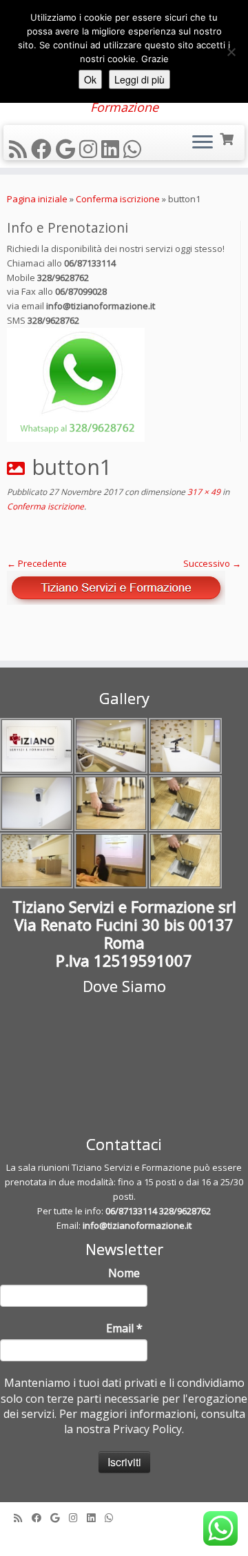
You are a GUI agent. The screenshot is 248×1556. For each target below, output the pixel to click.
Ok (90, 79)
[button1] (124, 588)
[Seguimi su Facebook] (43, 149)
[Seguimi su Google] (67, 149)
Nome (124, 1273)
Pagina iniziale (37, 199)
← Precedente (37, 563)
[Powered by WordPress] (124, 1537)
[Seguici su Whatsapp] (134, 149)
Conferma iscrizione (118, 199)
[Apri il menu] (202, 143)
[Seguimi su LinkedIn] (112, 149)
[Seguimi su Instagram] (90, 149)
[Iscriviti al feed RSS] (20, 149)
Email (124, 1328)
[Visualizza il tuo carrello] (228, 138)
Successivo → (212, 563)
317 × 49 (202, 492)
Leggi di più (139, 79)
